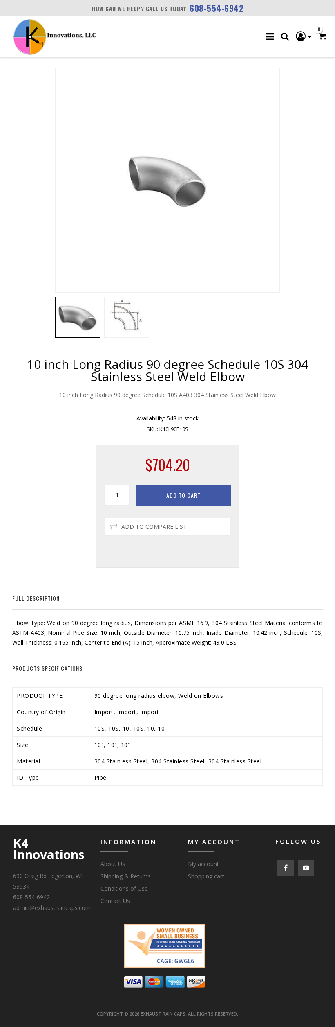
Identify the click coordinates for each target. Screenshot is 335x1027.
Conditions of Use (124, 888)
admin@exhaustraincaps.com (52, 908)
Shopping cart (206, 876)
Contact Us (115, 901)
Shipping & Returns (125, 876)
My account (203, 864)
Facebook (285, 868)
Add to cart (183, 495)
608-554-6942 (216, 8)
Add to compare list (154, 526)
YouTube (306, 868)
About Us (112, 864)
